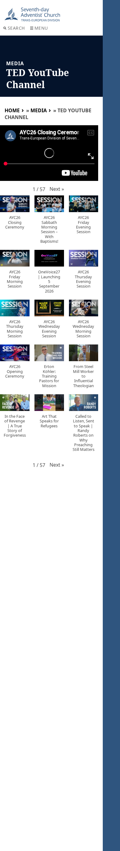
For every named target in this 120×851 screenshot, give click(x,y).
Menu (41, 28)
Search (16, 28)
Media (38, 110)
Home (12, 110)
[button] (56, 189)
